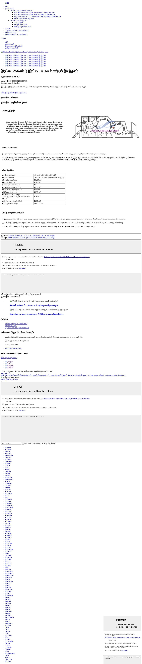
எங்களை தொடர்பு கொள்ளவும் (16, 34)
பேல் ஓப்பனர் (18, 22)
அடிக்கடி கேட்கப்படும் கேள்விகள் (17, 30)
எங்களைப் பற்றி (11, 32)
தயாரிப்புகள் (9, 8)
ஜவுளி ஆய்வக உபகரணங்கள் (93, 375)
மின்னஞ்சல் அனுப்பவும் (9, 379)
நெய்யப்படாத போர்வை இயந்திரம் (13, 375)
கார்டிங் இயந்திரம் (20, 24)
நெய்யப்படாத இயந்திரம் (18, 20)
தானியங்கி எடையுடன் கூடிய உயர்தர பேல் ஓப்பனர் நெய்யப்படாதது (31, 237)
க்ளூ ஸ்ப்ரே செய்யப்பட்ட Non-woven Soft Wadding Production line (37, 16)
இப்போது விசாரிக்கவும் (9, 358)
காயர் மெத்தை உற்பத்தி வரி (24, 18)
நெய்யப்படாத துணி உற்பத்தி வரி (21, 10)
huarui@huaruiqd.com (13, 348)
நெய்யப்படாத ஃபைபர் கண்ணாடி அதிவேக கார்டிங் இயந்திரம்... (37, 314)
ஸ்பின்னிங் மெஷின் (75, 375)
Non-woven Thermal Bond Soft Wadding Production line (34, 12)
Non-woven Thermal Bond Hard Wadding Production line (34, 14)
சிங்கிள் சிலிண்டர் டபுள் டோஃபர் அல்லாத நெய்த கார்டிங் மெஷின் (32, 235)
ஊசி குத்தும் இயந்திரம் (22, 26)
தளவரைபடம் (5, 373)
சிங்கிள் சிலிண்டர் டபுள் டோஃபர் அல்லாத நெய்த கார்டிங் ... (35, 305)
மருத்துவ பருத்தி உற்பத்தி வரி (115, 375)
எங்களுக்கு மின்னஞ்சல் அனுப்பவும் (13, 92)
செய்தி (7, 28)
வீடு (6, 6)
